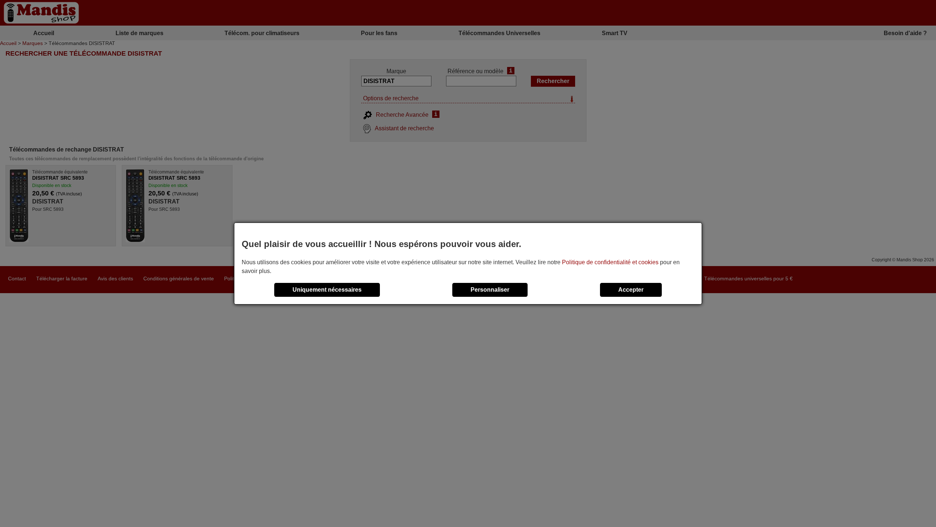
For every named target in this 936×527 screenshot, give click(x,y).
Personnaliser (490, 290)
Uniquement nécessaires (327, 290)
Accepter (631, 290)
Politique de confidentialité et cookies (610, 262)
